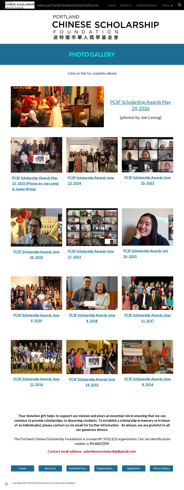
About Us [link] (126, 5)
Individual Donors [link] (147, 5)
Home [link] (112, 5)
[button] (179, 5)
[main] (92, 54)
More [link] (165, 5)
